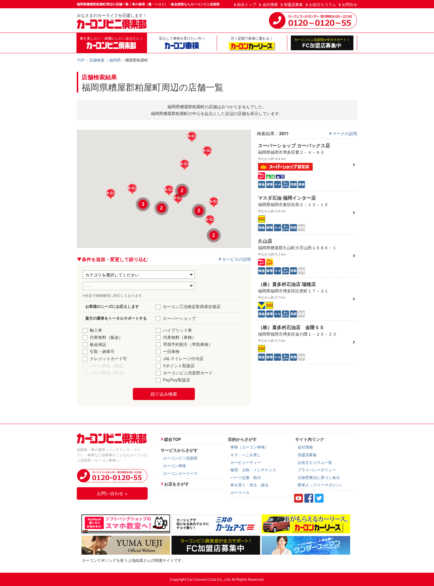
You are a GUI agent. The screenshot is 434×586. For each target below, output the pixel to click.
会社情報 (270, 4)
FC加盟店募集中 (322, 43)
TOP (80, 60)
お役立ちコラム (322, 4)
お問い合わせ (110, 493)
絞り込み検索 (164, 394)
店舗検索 (97, 60)
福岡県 (115, 60)
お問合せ (349, 4)
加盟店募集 (293, 4)
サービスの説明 (236, 259)
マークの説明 (344, 133)
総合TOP (172, 439)
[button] (184, 165)
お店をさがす (176, 483)
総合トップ (246, 4)
